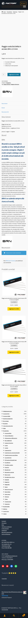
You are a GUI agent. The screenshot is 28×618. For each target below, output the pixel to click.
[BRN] (7, 91)
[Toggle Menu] (24, 6)
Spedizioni (4, 530)
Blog (3, 525)
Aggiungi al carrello (14, 74)
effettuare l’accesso (10, 260)
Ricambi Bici (9, 11)
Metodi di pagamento (7, 532)
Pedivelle (7, 479)
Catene (6, 448)
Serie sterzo (7, 494)
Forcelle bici (7, 462)
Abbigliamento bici (7, 411)
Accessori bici (6, 413)
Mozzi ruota (7, 474)
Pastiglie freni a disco (10, 477)
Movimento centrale (9, 472)
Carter (6, 445)
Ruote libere (7, 492)
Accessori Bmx (8, 433)
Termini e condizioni (7, 526)
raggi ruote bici (7, 84)
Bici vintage (6, 421)
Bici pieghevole (8, 440)
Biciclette (5, 423)
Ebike (4, 428)
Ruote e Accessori (9, 489)
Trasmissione (8, 501)
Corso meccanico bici (8, 426)
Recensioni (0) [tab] (5, 112)
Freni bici (7, 467)
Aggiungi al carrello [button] (14, 309)
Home (4, 11)
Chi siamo (4, 523)
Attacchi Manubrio (9, 435)
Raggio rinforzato (15, 84)
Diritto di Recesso (6, 534)
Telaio (6, 499)
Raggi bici (15, 11)
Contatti (4, 521)
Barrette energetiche (7, 418)
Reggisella (7, 484)
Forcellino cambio (9, 465)
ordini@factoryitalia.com (11, 556)
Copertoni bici (8, 450)
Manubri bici (7, 470)
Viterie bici (7, 504)
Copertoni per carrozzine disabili (12, 452)
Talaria (4, 514)
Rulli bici (5, 509)
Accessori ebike (6, 416)
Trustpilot (4, 578)
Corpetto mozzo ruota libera (11, 455)
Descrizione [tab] (4, 103)
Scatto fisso (6, 511)
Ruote (6, 487)
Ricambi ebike (6, 506)
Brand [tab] (3, 107)
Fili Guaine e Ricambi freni (11, 460)
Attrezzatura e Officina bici (11, 438)
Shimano (7, 496)
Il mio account (5, 528)
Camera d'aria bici (9, 443)
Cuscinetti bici (8, 457)
